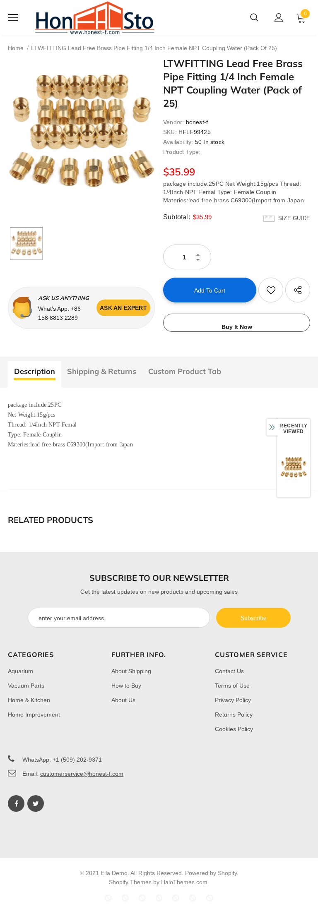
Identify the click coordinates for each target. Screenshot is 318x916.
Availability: (178, 142)
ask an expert (123, 308)
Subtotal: (176, 217)
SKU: (170, 132)
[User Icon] (279, 17)
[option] (81, 133)
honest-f (197, 122)
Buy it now (237, 327)
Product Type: (182, 152)
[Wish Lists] (270, 290)
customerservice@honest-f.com (81, 773)
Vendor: (173, 122)
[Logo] (95, 18)
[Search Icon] (254, 18)
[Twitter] (35, 803)
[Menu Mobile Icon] (13, 18)
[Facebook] (16, 803)
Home (16, 48)
